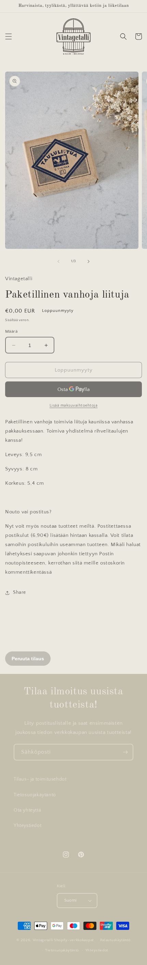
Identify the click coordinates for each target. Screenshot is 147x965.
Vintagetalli (43, 940)
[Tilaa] (125, 752)
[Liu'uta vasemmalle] (58, 261)
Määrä (11, 331)
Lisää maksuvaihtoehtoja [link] (74, 405)
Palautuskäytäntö (115, 940)
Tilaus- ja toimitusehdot (40, 779)
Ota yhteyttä (27, 810)
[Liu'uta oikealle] (88, 261)
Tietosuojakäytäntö (35, 795)
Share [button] (19, 592)
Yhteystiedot (27, 825)
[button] (8, 36)
